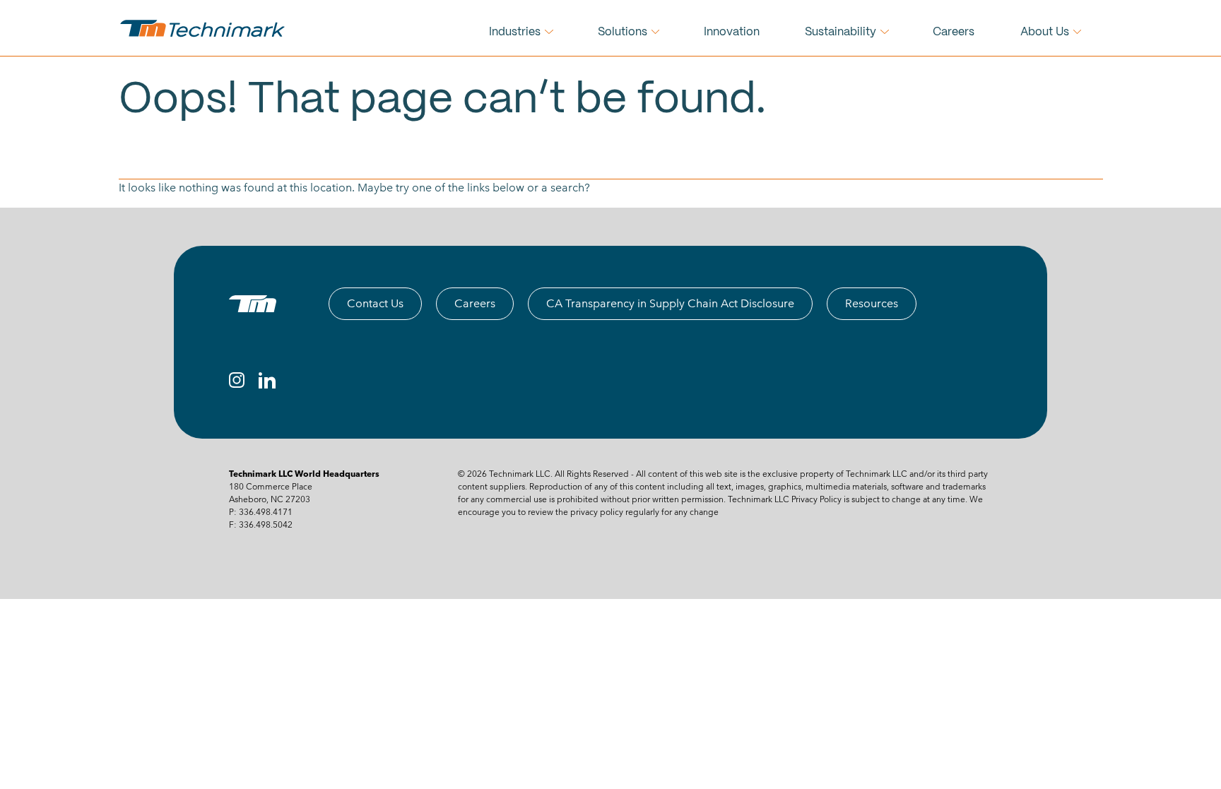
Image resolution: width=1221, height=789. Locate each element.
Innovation (732, 32)
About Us (1044, 32)
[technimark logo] (204, 28)
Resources (871, 303)
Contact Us (375, 303)
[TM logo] (252, 303)
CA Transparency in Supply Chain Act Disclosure (670, 303)
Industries (515, 32)
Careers (953, 32)
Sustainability (840, 32)
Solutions (622, 32)
